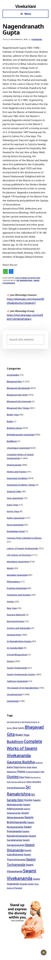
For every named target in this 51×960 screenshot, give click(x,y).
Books (10, 421)
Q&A (42, 771)
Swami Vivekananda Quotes (21, 674)
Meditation (12, 771)
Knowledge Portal (16, 531)
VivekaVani (25, 6)
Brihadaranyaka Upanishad (20, 434)
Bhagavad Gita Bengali (18, 388)
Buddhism (12, 441)
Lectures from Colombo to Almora (24, 537)
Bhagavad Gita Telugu (18, 408)
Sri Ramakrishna (24, 280)
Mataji (34, 767)
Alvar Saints (18, 727)
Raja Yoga (12, 608)
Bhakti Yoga (13, 414)
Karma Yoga (13, 511)
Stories (10, 661)
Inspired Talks (14, 491)
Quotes (10, 601)
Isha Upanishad (15, 498)
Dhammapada (14, 464)
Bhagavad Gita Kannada (19, 401)
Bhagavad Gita (14, 381)
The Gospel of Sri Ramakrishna (22, 687)
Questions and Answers (19, 594)
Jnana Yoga (12, 504)
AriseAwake (13, 374)
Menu (28, 13)
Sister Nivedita (33, 781)
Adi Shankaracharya (29, 722)
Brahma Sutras (14, 427)
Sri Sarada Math (15, 647)
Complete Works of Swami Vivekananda (24, 748)
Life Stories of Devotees (27, 278)
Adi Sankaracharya (14, 722)
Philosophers (13, 581)
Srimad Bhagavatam (17, 654)
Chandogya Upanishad (18, 447)
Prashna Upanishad (17, 588)
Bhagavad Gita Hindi (17, 394)
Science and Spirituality (19, 628)
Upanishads (13, 700)
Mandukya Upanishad (18, 561)
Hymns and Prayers (17, 471)
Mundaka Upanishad (17, 574)
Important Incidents (17, 478)
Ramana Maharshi (16, 614)
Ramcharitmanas (15, 621)
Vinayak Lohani (26, 883)
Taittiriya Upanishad (17, 681)
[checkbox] (43, 952)
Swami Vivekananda (17, 667)
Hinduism (39, 762)
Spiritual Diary (14, 634)
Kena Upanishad (15, 524)
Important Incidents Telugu (21, 484)
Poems (21, 771)
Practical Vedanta (33, 772)
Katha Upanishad (15, 517)
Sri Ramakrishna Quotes (19, 641)
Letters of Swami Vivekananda (22, 548)
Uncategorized (14, 694)
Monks (10, 568)
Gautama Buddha (21, 762)
